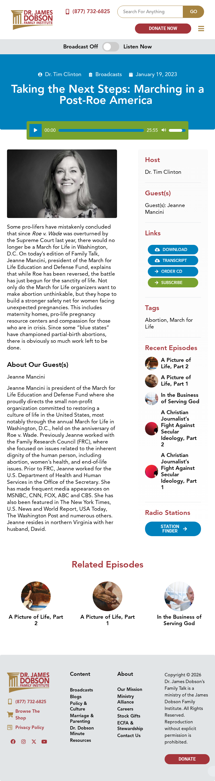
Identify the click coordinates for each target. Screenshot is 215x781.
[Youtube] (44, 742)
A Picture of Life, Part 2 (176, 363)
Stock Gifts (128, 716)
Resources (80, 740)
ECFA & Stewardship (130, 725)
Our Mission (129, 689)
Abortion (156, 320)
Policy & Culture (78, 706)
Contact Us (129, 735)
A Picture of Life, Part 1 (176, 380)
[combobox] (150, 12)
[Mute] (164, 130)
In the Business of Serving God (180, 398)
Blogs (75, 697)
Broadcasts (108, 74)
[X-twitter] (34, 742)
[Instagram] (23, 742)
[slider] (101, 130)
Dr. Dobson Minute (82, 731)
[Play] (35, 130)
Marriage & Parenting (82, 718)
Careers (125, 709)
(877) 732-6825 (91, 11)
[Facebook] (13, 742)
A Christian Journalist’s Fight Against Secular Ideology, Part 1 (179, 471)
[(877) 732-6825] (67, 11)
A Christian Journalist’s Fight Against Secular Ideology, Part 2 (179, 428)
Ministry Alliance (125, 699)
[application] (107, 130)
